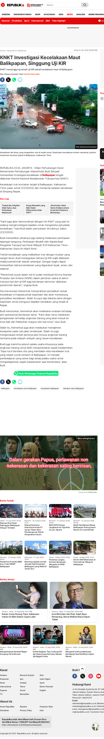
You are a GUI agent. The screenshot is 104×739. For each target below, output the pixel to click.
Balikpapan (48, 175)
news (70, 14)
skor (37, 14)
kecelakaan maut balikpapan (25, 388)
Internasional (37, 21)
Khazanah (4, 679)
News (2, 683)
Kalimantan (22, 50)
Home (2, 50)
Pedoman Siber (46, 706)
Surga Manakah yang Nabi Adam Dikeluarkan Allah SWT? (35, 209)
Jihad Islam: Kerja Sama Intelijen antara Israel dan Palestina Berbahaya (59, 209)
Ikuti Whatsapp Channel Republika (38, 373)
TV (1, 694)
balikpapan (5, 388)
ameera (6, 14)
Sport (26, 21)
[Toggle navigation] (3, 5)
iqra (61, 14)
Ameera (3, 675)
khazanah (49, 14)
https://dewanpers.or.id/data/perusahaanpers (22, 725)
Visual (22, 690)
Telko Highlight (59, 21)
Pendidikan (17, 21)
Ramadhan (24, 694)
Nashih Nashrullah (32, 74)
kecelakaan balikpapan (50, 388)
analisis (80, 14)
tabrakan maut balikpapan (73, 388)
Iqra (21, 679)
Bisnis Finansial (46, 686)
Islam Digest (45, 679)
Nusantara (11, 50)
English (43, 690)
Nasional (6, 21)
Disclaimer (4, 710)
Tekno (22, 686)
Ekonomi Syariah (23, 14)
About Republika (7, 706)
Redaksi (23, 706)
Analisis (23, 683)
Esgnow (3, 690)
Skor (42, 675)
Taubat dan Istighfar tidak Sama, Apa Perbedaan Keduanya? (11, 209)
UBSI (48, 21)
